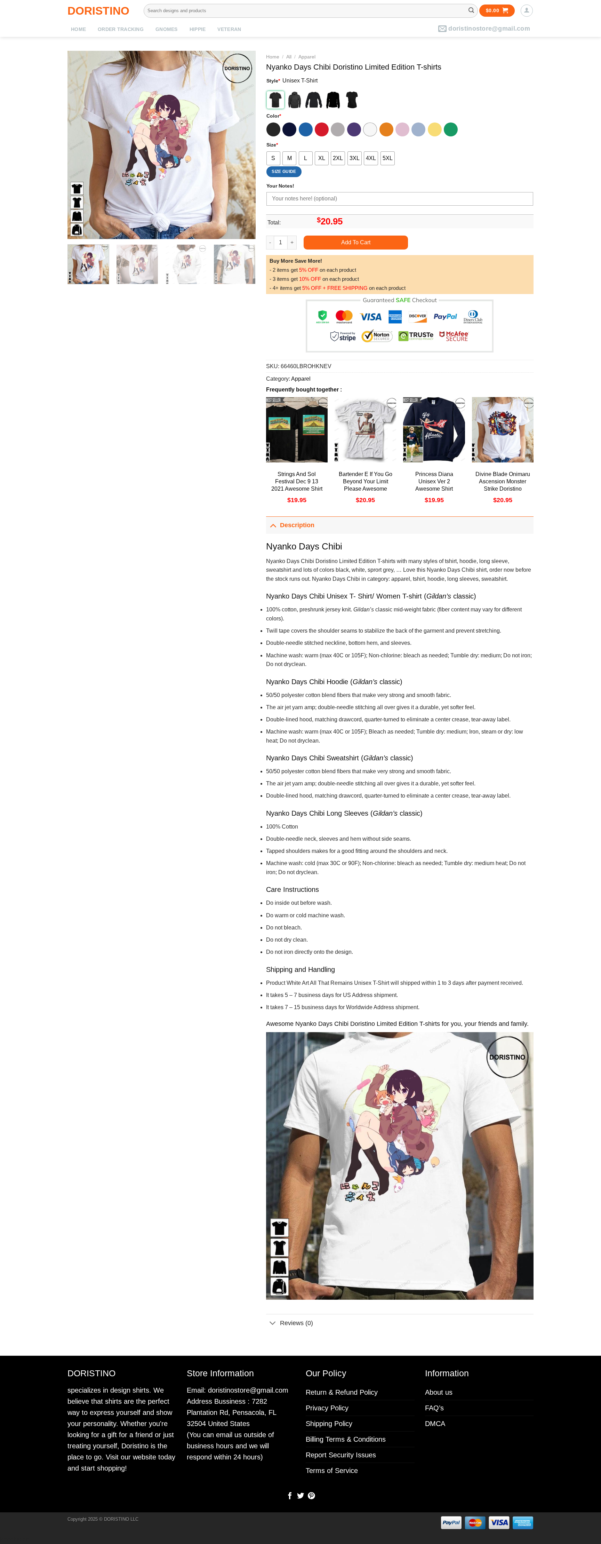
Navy (289, 129)
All (288, 57)
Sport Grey (338, 129)
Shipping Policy (329, 1423)
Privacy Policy (327, 1408)
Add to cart (355, 242)
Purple (354, 129)
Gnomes (166, 29)
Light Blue (418, 129)
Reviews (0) (296, 1323)
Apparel (306, 57)
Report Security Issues (341, 1455)
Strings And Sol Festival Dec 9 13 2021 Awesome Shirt (296, 481)
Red (322, 129)
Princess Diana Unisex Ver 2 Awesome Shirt (434, 481)
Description (297, 525)
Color (273, 116)
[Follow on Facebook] (289, 1496)
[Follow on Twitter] (300, 1496)
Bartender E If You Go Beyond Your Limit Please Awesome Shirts (365, 485)
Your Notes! (280, 186)
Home (78, 29)
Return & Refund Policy (342, 1392)
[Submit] (471, 11)
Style (273, 81)
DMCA (435, 1423)
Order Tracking (121, 29)
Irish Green (451, 129)
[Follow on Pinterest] (310, 1496)
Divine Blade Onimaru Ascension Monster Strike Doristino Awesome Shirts (502, 485)
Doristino (98, 10)
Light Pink (402, 129)
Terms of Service (332, 1470)
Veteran (229, 29)
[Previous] (80, 145)
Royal (306, 129)
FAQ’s (434, 1408)
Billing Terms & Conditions (346, 1439)
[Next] (243, 145)
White (370, 129)
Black (273, 129)
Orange (386, 129)
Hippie (198, 29)
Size (272, 145)
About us (438, 1392)
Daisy (435, 129)
